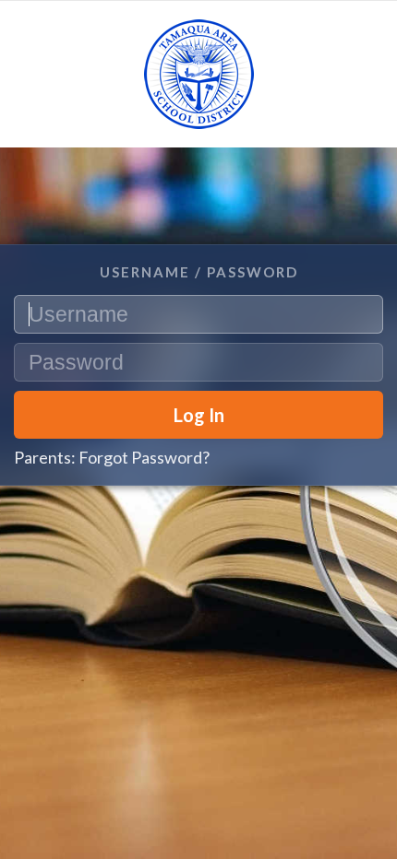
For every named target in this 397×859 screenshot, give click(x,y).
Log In (199, 415)
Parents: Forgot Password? (112, 457)
